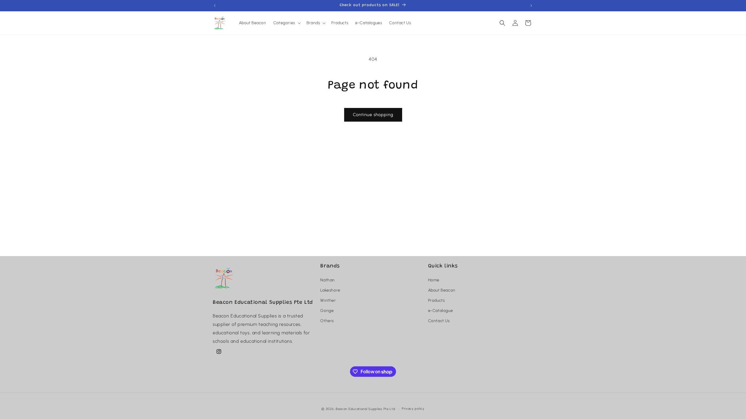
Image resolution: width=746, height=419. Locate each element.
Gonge (327, 310)
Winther (328, 300)
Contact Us (439, 320)
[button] (286, 23)
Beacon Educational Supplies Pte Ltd (365, 409)
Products (436, 300)
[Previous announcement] (214, 5)
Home (433, 280)
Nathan (327, 280)
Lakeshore (330, 290)
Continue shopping (373, 114)
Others (327, 320)
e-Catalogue (440, 310)
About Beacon (441, 290)
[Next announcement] (531, 5)
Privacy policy (413, 409)
